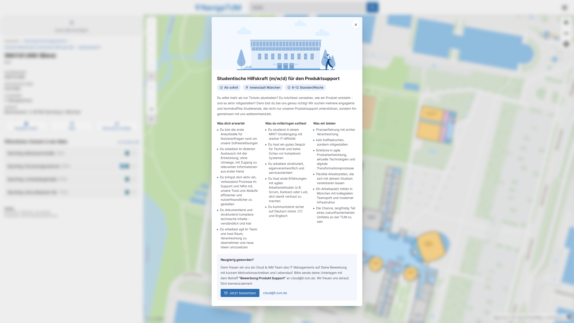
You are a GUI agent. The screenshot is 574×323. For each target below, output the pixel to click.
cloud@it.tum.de (275, 293)
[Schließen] (356, 24)
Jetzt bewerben (242, 293)
